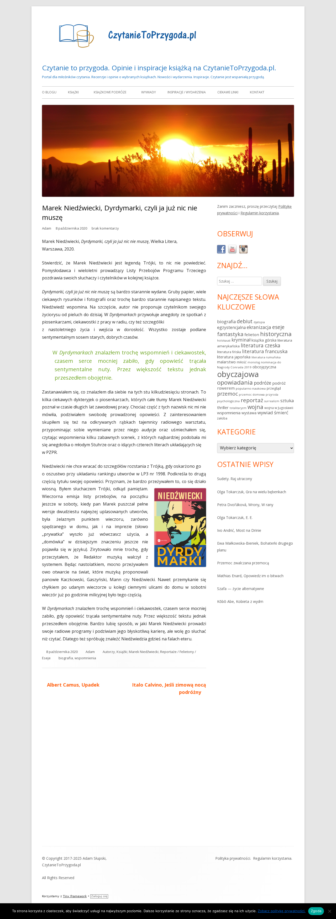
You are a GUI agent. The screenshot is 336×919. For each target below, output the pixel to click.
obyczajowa (238, 374)
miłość (241, 362)
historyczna (276, 334)
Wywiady (148, 92)
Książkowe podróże (110, 92)
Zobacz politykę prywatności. (282, 911)
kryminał (241, 340)
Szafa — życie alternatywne (240, 588)
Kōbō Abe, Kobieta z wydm (240, 601)
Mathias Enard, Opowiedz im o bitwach (250, 575)
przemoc (227, 393)
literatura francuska (264, 351)
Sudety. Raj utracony (234, 478)
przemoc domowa (252, 394)
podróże (262, 383)
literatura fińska (229, 352)
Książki (73, 92)
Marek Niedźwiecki (144, 651)
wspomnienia (85, 658)
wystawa (249, 412)
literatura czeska (260, 345)
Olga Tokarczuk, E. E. (235, 517)
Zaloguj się (99, 896)
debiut (245, 321)
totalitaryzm (238, 408)
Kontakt (257, 92)
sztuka (287, 400)
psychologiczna (228, 401)
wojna (255, 407)
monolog (254, 362)
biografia (66, 658)
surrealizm (271, 401)
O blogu (49, 92)
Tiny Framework (75, 896)
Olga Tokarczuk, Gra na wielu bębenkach (251, 491)
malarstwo (226, 361)
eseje (278, 327)
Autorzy (109, 651)
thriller (223, 407)
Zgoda (316, 911)
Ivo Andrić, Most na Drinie (239, 530)
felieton (251, 334)
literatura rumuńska (266, 357)
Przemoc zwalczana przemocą (243, 562)
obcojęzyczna (264, 366)
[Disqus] (124, 772)
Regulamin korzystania (259, 212)
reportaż (252, 400)
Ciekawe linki (227, 92)
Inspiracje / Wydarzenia (186, 92)
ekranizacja (259, 327)
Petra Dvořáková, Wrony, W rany (245, 504)
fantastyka (230, 334)
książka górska (263, 340)
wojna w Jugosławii (278, 408)
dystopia (259, 322)
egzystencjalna (231, 327)
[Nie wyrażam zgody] (329, 911)
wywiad (265, 413)
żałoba (222, 418)
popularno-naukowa (251, 388)
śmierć (281, 413)
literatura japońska (233, 356)
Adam (46, 228)
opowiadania (235, 382)
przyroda (272, 394)
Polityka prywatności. (233, 858)
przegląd (274, 388)
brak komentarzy (105, 228)
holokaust (223, 340)
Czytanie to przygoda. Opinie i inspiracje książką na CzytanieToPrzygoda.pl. (159, 67)
